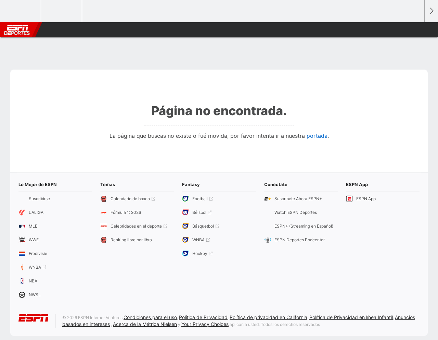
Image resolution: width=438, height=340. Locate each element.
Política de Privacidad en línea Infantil (351, 317)
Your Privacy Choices (205, 324)
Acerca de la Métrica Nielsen (145, 324)
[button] (416, 29)
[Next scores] (431, 11)
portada (317, 135)
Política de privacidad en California (268, 317)
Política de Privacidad (203, 317)
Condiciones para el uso (150, 317)
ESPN (17, 29)
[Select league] (20, 11)
